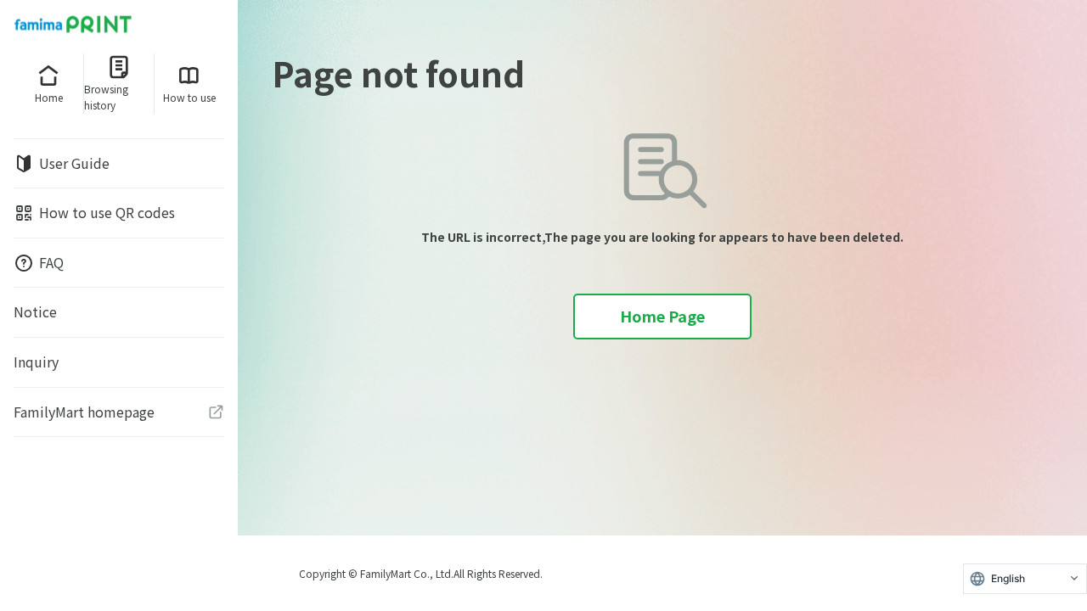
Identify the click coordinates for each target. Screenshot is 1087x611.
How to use (189, 97)
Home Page (662, 316)
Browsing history (106, 96)
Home (49, 97)
